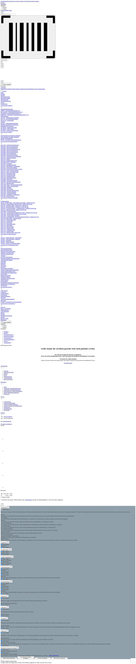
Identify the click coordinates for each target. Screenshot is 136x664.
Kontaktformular (68, 363)
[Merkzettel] (12, 79)
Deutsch (5, 7)
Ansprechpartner (8, 378)
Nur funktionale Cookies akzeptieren (25, 658)
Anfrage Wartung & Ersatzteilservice (13, 406)
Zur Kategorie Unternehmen (8, 303)
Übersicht (3, 89)
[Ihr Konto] (2, 81)
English (4, 9)
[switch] (1, 509)
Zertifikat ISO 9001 (9, 372)
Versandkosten (28, 500)
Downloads (7, 410)
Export (36, 89)
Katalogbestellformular (9, 403)
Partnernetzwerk (8, 376)
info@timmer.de (7, 421)
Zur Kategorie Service (6, 287)
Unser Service (7, 401)
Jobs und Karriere (8, 379)
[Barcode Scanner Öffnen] (28, 37)
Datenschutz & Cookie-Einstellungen (13, 391)
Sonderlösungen (8, 408)
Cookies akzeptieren (42, 658)
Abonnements (41, 89)
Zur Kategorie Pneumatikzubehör (9, 141)
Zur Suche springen (19, 1)
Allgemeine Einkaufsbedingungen (12, 390)
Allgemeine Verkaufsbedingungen (12, 388)
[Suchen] (2, 60)
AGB (5, 387)
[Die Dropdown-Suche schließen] (5, 60)
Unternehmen (4, 366)
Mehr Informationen (54, 655)
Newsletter (3, 4)
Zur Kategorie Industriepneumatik (9, 197)
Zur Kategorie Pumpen (6, 105)
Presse (5, 375)
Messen (6, 373)
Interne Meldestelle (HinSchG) (11, 392)
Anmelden (3, 87)
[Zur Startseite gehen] (6, 10)
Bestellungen (31, 89)
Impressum (6, 394)
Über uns (6, 371)
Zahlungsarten (24, 89)
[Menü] (2, 12)
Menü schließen (7, 84)
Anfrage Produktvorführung (11, 404)
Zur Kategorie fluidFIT (6, 132)
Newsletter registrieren (6, 424)
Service (2, 396)
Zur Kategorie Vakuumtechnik (8, 234)
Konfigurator (7, 407)
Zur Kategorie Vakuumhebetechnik (9, 245)
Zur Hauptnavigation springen (31, 1)
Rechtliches (3, 382)
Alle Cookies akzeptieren (59, 658)
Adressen (17, 89)
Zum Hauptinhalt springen (7, 1)
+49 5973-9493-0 (7, 416)
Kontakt (3, 2)
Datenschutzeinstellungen (9, 658)
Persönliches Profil (10, 89)
